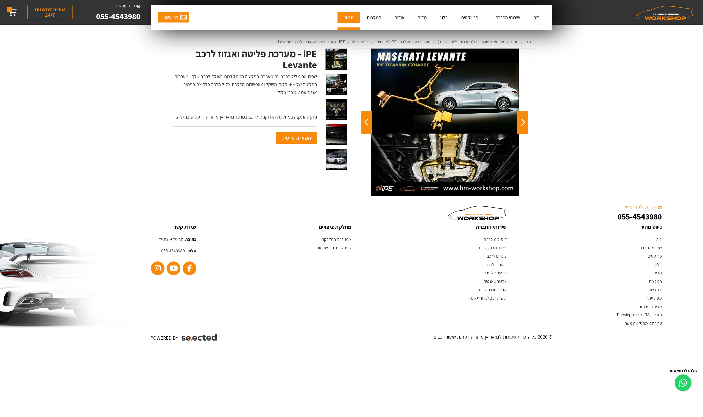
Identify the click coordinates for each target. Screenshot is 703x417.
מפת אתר (654, 298)
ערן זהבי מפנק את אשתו (643, 323)
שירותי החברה (508, 17)
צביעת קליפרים (495, 273)
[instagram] (157, 268)
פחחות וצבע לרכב (492, 248)
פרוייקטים (469, 17)
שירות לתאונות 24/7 (50, 12)
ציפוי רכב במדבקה (337, 239)
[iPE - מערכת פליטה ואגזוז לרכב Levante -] (336, 59)
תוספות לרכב (496, 264)
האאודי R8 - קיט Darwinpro (639, 315)
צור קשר (171, 17)
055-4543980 (118, 16)
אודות (399, 17)
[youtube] (173, 268)
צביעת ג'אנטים (495, 281)
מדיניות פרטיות (650, 306)
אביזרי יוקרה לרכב (492, 290)
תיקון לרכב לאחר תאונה (488, 298)
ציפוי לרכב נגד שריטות (334, 248)
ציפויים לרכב (497, 256)
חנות (349, 17)
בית (536, 17)
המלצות (374, 17)
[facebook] (189, 268)
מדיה (422, 17)
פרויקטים (655, 256)
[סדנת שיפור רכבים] (664, 12)
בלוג (444, 17)
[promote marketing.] (199, 337)
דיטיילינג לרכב (495, 239)
